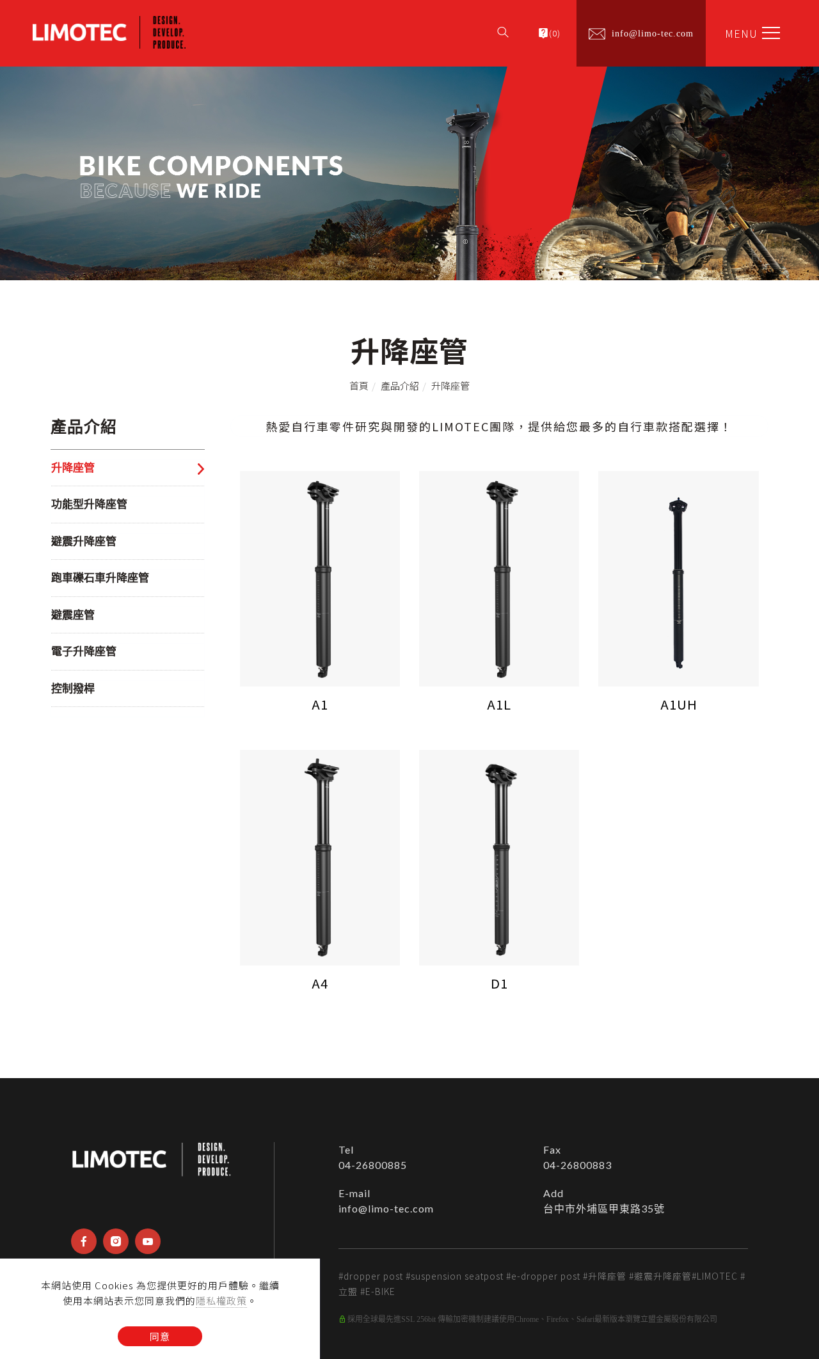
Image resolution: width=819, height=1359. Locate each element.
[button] (503, 27)
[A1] (320, 577)
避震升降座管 (83, 542)
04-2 (350, 1165)
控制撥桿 (73, 689)
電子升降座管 (83, 652)
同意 (160, 1336)
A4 (320, 983)
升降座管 (450, 385)
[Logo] (109, 30)
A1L (499, 704)
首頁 (359, 385)
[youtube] (148, 1241)
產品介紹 (400, 385)
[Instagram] (116, 1241)
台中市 (559, 1208)
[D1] (499, 856)
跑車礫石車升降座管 (100, 578)
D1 (499, 983)
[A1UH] (678, 577)
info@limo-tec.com (386, 1208)
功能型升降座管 (89, 504)
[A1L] (499, 577)
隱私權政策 (221, 1300)
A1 (320, 704)
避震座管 (73, 615)
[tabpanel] (409, 173)
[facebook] (84, 1241)
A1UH (678, 704)
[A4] (320, 856)
